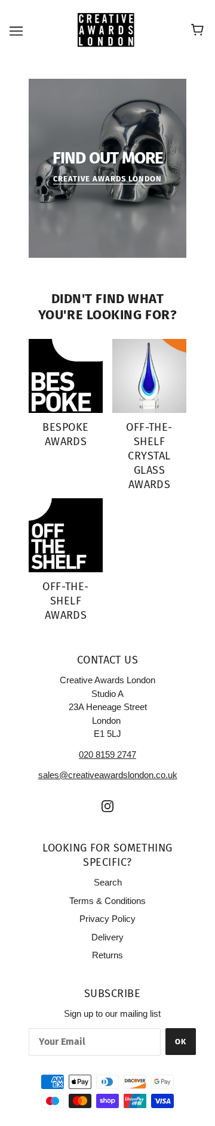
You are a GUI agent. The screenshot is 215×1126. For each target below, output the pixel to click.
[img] (107, 806)
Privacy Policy (107, 919)
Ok (180, 1041)
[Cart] (199, 30)
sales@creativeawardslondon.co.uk (107, 775)
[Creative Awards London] (108, 29)
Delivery (107, 937)
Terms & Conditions (107, 901)
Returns (107, 955)
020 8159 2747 (107, 754)
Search (108, 882)
